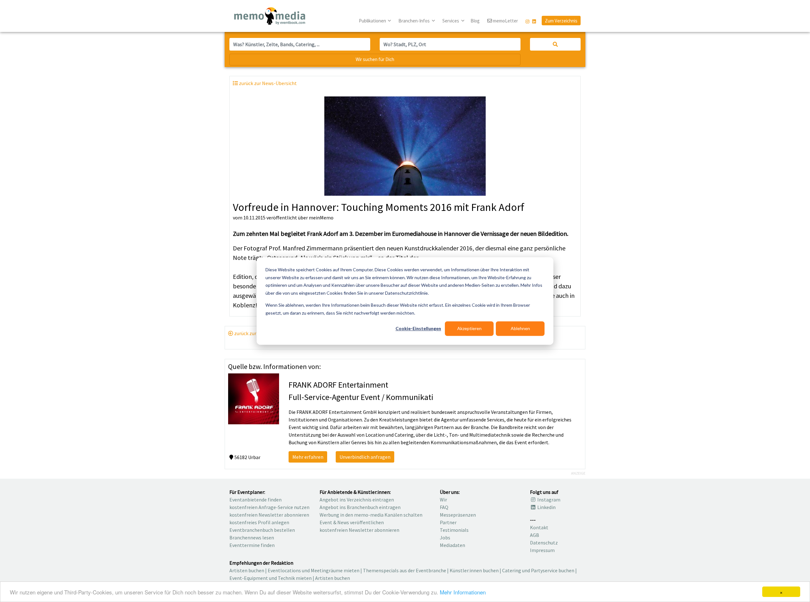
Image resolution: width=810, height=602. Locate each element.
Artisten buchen (246, 570)
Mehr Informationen (463, 592)
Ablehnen (520, 328)
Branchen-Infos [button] (414, 21)
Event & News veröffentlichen (352, 522)
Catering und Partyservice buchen (538, 570)
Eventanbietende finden (255, 499)
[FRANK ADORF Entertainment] (253, 398)
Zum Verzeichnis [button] (561, 21)
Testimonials (454, 530)
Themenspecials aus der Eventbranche (404, 570)
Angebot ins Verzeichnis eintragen (357, 499)
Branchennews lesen (251, 537)
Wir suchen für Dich (375, 59)
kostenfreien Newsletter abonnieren (269, 515)
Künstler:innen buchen (474, 570)
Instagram (548, 499)
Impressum (542, 550)
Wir (443, 499)
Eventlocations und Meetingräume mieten (313, 570)
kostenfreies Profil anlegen (259, 522)
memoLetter (505, 21)
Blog (475, 21)
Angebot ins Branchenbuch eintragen (360, 507)
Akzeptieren (469, 328)
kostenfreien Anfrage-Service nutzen (269, 507)
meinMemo (321, 217)
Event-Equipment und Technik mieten (270, 578)
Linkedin (546, 507)
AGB (534, 535)
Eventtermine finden (252, 545)
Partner (448, 522)
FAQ (444, 507)
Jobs (445, 537)
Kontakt (539, 527)
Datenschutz (544, 542)
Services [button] (451, 21)
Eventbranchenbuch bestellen (262, 530)
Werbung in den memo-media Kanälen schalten (371, 515)
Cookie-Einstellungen (418, 328)
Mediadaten (452, 545)
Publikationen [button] (373, 21)
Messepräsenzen (458, 515)
